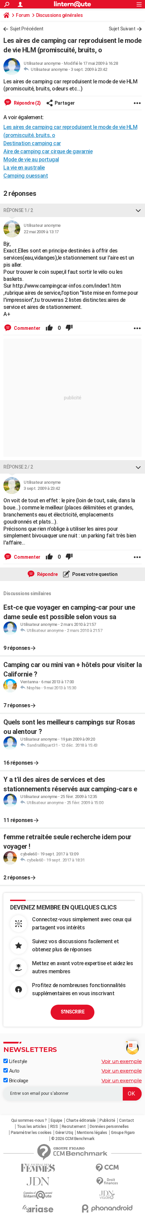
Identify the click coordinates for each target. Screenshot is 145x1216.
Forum (23, 15)
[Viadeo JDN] (107, 1195)
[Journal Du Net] (37, 1181)
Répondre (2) (27, 103)
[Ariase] (37, 1208)
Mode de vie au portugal (31, 159)
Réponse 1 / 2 (18, 210)
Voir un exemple (122, 1061)
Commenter (26, 328)
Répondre (47, 574)
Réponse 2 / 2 (18, 467)
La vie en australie (24, 167)
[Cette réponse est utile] (49, 328)
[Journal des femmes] (37, 1168)
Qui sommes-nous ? (29, 1120)
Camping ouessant (25, 176)
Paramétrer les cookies (31, 1132)
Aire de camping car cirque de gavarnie (47, 151)
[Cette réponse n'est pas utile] (69, 328)
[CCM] (107, 1168)
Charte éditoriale (81, 1120)
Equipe (56, 1120)
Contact (126, 1120)
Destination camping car (32, 143)
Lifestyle (17, 1061)
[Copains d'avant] (37, 1195)
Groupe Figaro (123, 1132)
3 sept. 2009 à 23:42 (89, 69)
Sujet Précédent (27, 28)
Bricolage (18, 1081)
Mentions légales (92, 1132)
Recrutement (74, 1126)
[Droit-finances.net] (107, 1181)
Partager (65, 103)
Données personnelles (109, 1126)
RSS (54, 1126)
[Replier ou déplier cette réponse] (138, 210)
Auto (14, 1071)
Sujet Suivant (122, 28)
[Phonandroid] (107, 1208)
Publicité (107, 1120)
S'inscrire (72, 1011)
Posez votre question (94, 574)
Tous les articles (32, 1126)
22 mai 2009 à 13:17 (41, 231)
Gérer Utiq (64, 1132)
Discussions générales (59, 15)
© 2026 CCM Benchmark (72, 1138)
